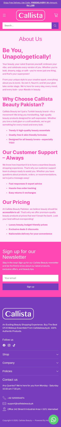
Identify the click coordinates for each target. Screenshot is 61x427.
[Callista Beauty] (30, 15)
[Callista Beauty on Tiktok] (14, 345)
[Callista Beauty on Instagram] (9, 345)
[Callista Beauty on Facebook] (4, 345)
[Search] (55, 25)
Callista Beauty (25, 420)
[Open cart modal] (56, 15)
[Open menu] (4, 15)
